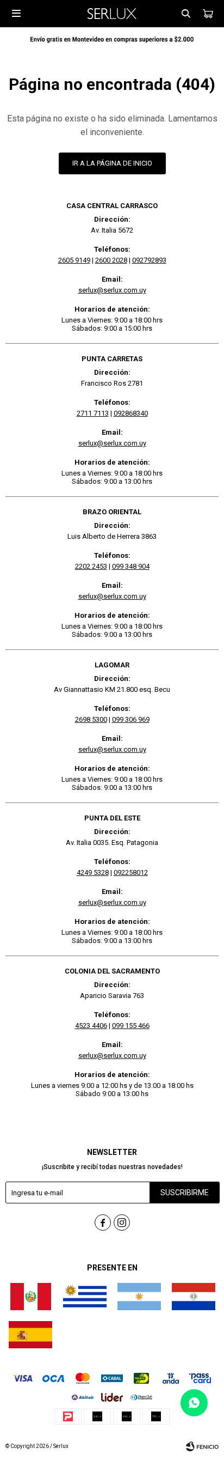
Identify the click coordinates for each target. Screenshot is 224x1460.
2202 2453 (91, 566)
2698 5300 (91, 719)
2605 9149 (74, 260)
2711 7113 (93, 413)
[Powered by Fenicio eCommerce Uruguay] (202, 1446)
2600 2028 (111, 260)
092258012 (131, 872)
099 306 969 (131, 719)
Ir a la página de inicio (112, 163)
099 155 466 (131, 1025)
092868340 (131, 413)
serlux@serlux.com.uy (112, 290)
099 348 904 (131, 566)
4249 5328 (93, 872)
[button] (186, 13)
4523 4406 (91, 1025)
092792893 (149, 260)
